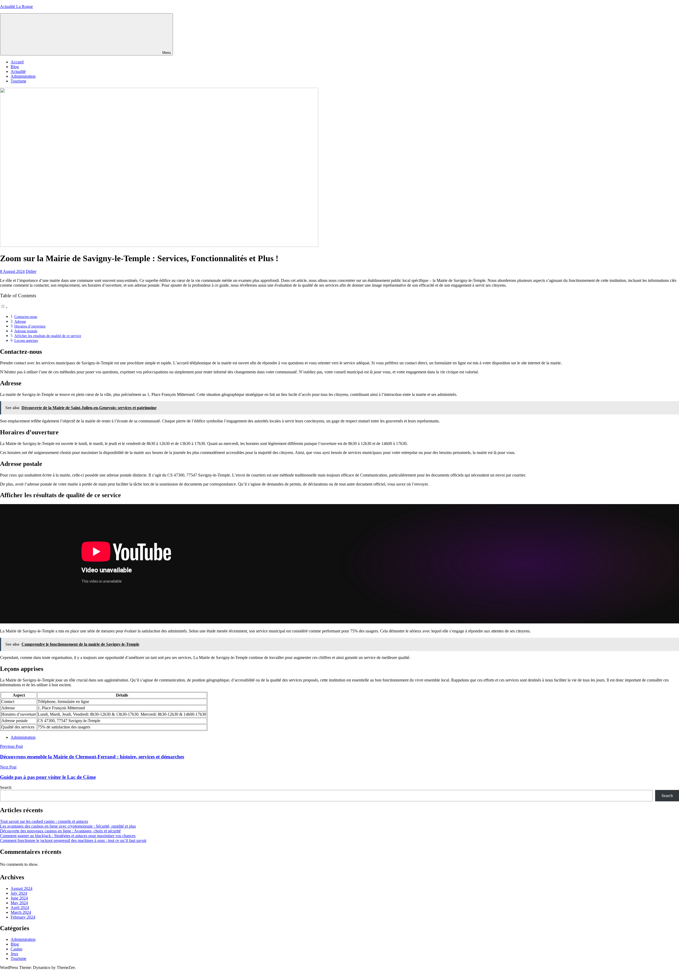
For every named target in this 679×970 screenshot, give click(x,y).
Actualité (18, 71)
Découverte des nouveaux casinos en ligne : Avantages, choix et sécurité (60, 831)
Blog (15, 66)
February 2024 (23, 917)
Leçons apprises (26, 340)
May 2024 (19, 903)
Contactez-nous (25, 316)
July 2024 (19, 893)
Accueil (17, 62)
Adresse (20, 321)
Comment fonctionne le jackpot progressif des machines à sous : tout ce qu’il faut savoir (73, 840)
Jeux (14, 953)
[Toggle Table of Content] (4, 307)
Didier (31, 271)
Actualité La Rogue (16, 6)
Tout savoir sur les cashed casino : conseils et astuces (44, 821)
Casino (16, 949)
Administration (23, 76)
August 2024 (21, 888)
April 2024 (20, 907)
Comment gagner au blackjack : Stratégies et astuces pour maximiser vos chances (68, 835)
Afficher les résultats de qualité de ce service (47, 336)
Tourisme (18, 81)
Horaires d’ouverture (30, 326)
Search (5, 787)
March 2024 (21, 912)
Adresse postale (25, 331)
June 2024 (19, 898)
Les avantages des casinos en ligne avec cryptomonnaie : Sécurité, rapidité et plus (68, 826)
